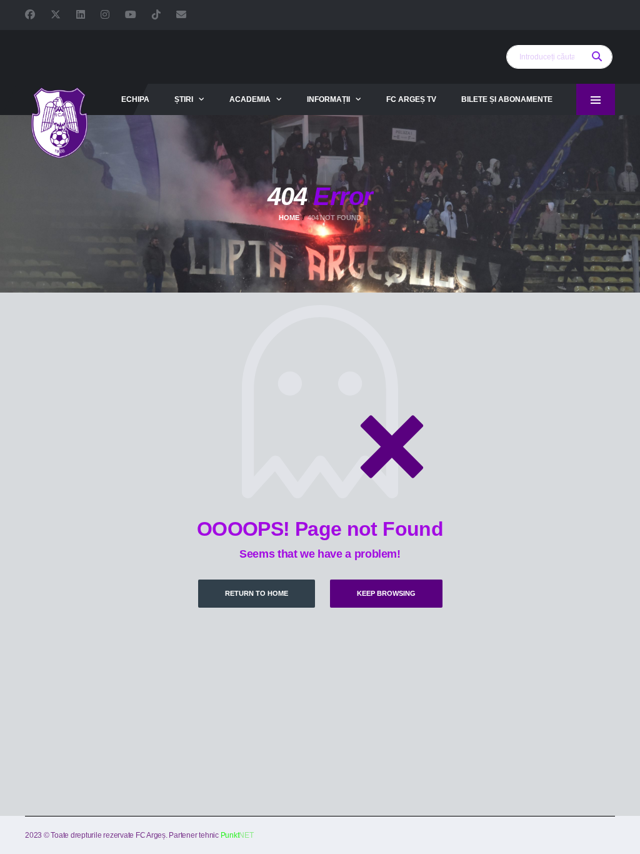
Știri (183, 99)
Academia (250, 99)
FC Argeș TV (411, 99)
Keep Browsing (386, 593)
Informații (328, 99)
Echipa (135, 99)
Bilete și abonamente (506, 99)
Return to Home (256, 593)
